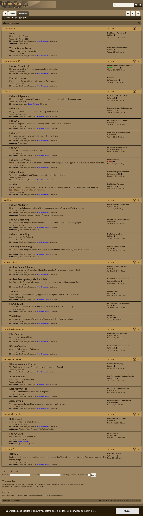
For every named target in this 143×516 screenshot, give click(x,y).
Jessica (112, 435)
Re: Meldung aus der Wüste (117, 48)
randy (111, 269)
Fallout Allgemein (19, 96)
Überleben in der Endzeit (23, 364)
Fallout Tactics (17, 172)
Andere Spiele (10, 262)
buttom (111, 135)
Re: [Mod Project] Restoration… (119, 204)
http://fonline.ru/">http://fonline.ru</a (29, 190)
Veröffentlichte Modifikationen (53, 215)
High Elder (112, 110)
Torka (111, 293)
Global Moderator (43, 41)
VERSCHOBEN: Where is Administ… (120, 65)
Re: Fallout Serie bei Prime (117, 333)
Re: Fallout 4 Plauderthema (117, 147)
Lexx (111, 161)
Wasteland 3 (111, 315)
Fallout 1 (14, 108)
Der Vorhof (8, 449)
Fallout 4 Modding (19, 234)
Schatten (110, 78)
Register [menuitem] (138, 14)
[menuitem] (128, 13)
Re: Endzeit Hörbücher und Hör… (119, 346)
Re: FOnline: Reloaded (115, 184)
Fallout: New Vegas (20, 159)
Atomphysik (16, 400)
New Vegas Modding (20, 246)
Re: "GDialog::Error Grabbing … (119, 120)
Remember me (83, 475)
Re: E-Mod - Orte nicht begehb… (119, 132)
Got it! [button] (127, 511)
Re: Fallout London (114, 234)
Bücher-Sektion (18, 346)
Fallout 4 (14, 147)
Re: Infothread (112, 433)
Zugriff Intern (23, 41)
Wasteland (15, 316)
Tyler (111, 248)
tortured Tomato (114, 281)
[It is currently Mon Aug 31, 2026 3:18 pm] (139, 23)
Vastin (111, 421)
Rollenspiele (16, 419)
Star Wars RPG (49, 429)
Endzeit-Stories (17, 78)
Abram (111, 318)
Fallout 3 (14, 133)
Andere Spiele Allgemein (22, 267)
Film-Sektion (16, 334)
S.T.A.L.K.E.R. (16, 303)
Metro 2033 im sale (114, 453)
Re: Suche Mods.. (113, 159)
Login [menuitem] (133, 14)
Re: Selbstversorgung (115, 364)
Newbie (111, 122)
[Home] (28, 5)
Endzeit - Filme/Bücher (14, 329)
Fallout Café (16, 433)
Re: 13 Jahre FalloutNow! (116, 33)
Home (12, 13)
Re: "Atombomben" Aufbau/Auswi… (120, 376)
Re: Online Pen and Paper (116, 418)
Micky (111, 35)
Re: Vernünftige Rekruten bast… (119, 172)
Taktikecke (24, 444)
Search (7, 18)
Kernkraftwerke (18, 388)
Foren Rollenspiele (12, 414)
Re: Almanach (112, 291)
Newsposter (32, 41)
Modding (7, 200)
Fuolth (60, 495)
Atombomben (17, 376)
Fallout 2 (14, 120)
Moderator (53, 41)
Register (24, 18)
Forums (24, 13)
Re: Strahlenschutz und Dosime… (119, 400)
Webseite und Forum (20, 48)
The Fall (13, 291)
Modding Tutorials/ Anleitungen (30, 215)
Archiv (32, 444)
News (12, 33)
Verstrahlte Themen (12, 359)
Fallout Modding (18, 204)
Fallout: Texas (25, 429)
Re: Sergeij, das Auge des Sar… (118, 388)
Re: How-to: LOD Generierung (118, 219)
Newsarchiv (24, 43)
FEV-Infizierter (114, 68)
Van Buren (23, 143)
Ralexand (112, 403)
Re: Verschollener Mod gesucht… (119, 108)
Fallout (6, 91)
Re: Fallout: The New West (117, 96)
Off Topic (14, 454)
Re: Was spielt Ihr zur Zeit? (117, 266)
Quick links (6, 14)
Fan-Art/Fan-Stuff (11, 61)
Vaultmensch (113, 80)
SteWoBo (112, 98)
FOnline (13, 184)
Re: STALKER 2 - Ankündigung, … (120, 303)
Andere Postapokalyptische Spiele (28, 279)
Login (15, 18)
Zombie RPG (37, 429)
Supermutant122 (115, 149)
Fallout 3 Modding (19, 219)
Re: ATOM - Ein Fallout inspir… (118, 279)
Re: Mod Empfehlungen (116, 246)
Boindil (111, 221)
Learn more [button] (90, 511)
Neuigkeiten (9, 28)
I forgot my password (69, 475)
